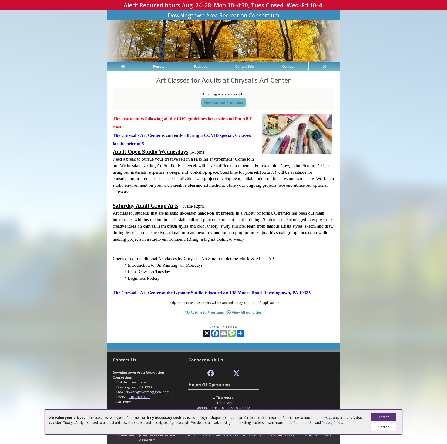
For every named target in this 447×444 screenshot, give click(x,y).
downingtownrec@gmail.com (148, 392)
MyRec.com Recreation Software (309, 435)
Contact (288, 66)
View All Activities (246, 312)
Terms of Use (304, 422)
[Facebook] (210, 373)
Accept (384, 417)
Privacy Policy (332, 422)
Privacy (202, 435)
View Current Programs (223, 102)
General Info (244, 66)
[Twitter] (236, 373)
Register (159, 66)
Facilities (200, 66)
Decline (383, 427)
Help (244, 435)
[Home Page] (123, 66)
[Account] (324, 66)
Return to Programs (207, 312)
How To (255, 435)
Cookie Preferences (224, 435)
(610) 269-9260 (139, 397)
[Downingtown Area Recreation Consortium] (223, 41)
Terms (190, 435)
